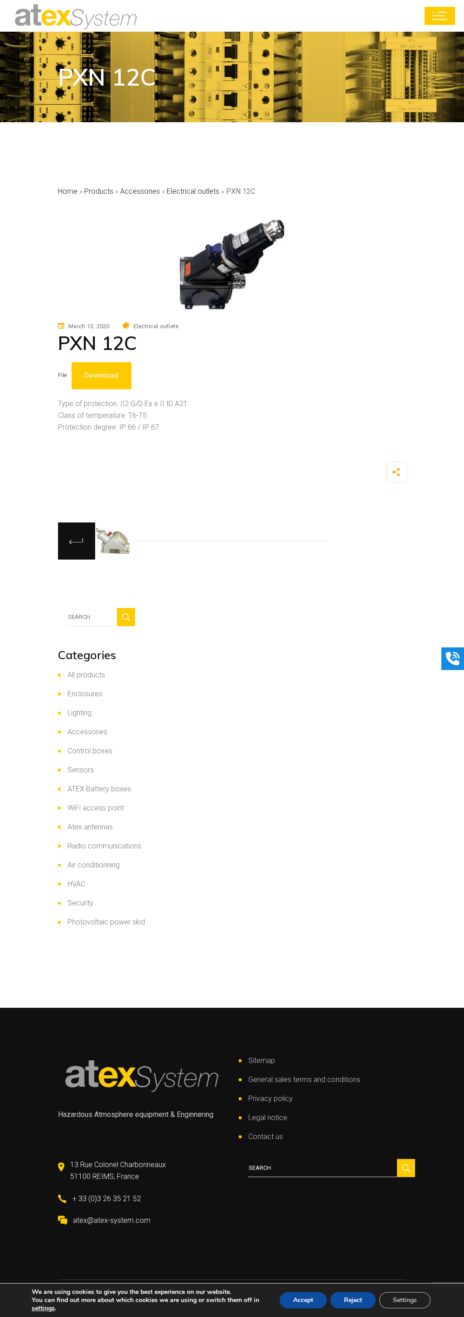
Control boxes (90, 751)
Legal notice (267, 1117)
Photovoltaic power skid (106, 922)
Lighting (80, 713)
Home (67, 191)
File (62, 375)
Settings (405, 1300)
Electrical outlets (193, 191)
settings (43, 1308)
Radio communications (104, 846)
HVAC (76, 884)
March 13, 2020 (89, 326)
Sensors (81, 770)
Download (101, 375)
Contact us (265, 1136)
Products (98, 191)
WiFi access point (96, 808)
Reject (353, 1300)
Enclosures (85, 694)
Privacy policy (270, 1098)
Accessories (140, 191)
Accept (303, 1300)
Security (80, 903)
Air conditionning (94, 865)
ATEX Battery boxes (99, 789)
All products (86, 674)
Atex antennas (90, 827)
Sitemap (261, 1060)
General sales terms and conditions (304, 1079)
